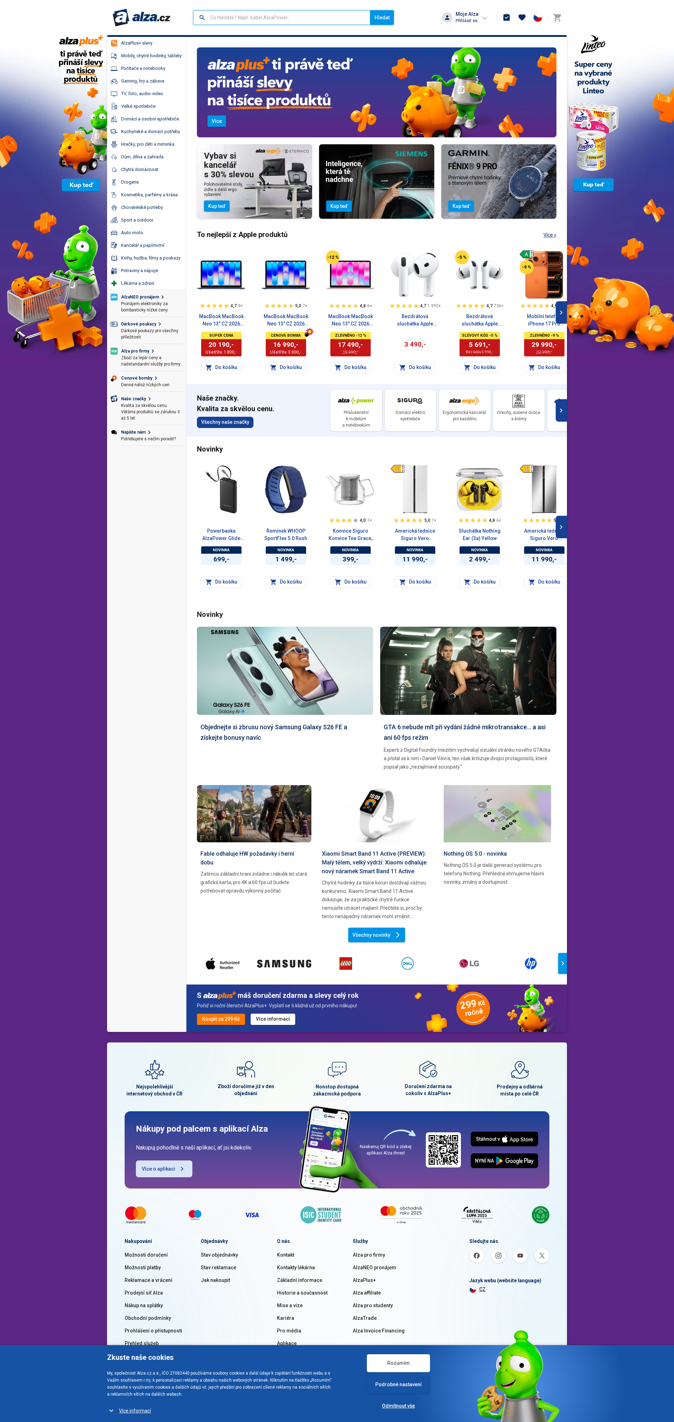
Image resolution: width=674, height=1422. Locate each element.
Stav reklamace (218, 1267)
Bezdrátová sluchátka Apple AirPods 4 (415, 321)
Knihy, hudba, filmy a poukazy (150, 258)
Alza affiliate (367, 1293)
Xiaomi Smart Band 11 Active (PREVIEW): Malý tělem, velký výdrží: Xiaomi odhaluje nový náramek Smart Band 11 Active (374, 862)
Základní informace (299, 1280)
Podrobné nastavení (398, 1384)
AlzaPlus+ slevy (136, 43)
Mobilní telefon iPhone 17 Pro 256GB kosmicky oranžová (544, 321)
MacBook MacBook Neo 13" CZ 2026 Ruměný (350, 321)
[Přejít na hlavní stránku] (142, 17)
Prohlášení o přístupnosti (153, 1331)
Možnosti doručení (146, 1255)
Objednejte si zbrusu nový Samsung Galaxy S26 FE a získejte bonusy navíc (273, 732)
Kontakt (285, 1255)
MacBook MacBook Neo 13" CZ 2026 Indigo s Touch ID (221, 321)
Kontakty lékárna (296, 1267)
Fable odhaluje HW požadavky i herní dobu (247, 858)
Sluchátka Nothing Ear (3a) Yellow (480, 534)
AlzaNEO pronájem (374, 1267)
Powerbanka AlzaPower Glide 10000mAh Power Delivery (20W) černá (221, 535)
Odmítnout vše (398, 1406)
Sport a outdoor (137, 220)
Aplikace (287, 1343)
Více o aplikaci (158, 1169)
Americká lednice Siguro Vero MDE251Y (544, 535)
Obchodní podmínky (148, 1318)
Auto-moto (132, 232)
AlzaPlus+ (364, 1280)
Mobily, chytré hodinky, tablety (151, 55)
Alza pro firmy (369, 1255)
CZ (482, 1289)
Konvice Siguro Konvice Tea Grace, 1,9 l (350, 535)
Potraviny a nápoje (139, 270)
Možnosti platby (143, 1267)
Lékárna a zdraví (137, 283)
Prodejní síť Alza (144, 1293)
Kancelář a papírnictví (142, 245)
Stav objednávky (219, 1255)
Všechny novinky (371, 935)
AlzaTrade (365, 1318)
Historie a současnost (302, 1293)
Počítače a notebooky (143, 68)
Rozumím (398, 1363)
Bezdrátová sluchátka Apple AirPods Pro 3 (480, 321)
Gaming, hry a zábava (142, 81)
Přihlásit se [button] (466, 20)
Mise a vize (290, 1305)
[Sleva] (333, 257)
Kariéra (285, 1318)
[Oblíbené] (522, 17)
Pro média (289, 1331)
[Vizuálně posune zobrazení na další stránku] (561, 312)
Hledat (382, 17)
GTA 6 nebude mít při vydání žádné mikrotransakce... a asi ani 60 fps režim (465, 732)
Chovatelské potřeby (142, 207)
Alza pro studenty (373, 1305)
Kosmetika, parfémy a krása (149, 194)
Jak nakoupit (215, 1280)
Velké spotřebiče (138, 106)
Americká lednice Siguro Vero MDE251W (415, 535)
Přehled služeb (142, 1343)
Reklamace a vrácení (148, 1280)
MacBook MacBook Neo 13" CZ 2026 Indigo (286, 321)
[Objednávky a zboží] (506, 17)
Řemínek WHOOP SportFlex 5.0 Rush (285, 534)
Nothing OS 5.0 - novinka (475, 853)
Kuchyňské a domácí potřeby (150, 131)
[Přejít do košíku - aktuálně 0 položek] (557, 17)
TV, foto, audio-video (142, 93)
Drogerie (130, 182)
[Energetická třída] (527, 254)
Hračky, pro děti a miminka (147, 144)
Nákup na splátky (144, 1305)
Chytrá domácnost (139, 169)
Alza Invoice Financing (379, 1331)
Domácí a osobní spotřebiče (150, 118)
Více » (549, 235)
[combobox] (281, 17)
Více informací (135, 1411)
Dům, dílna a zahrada (142, 156)
